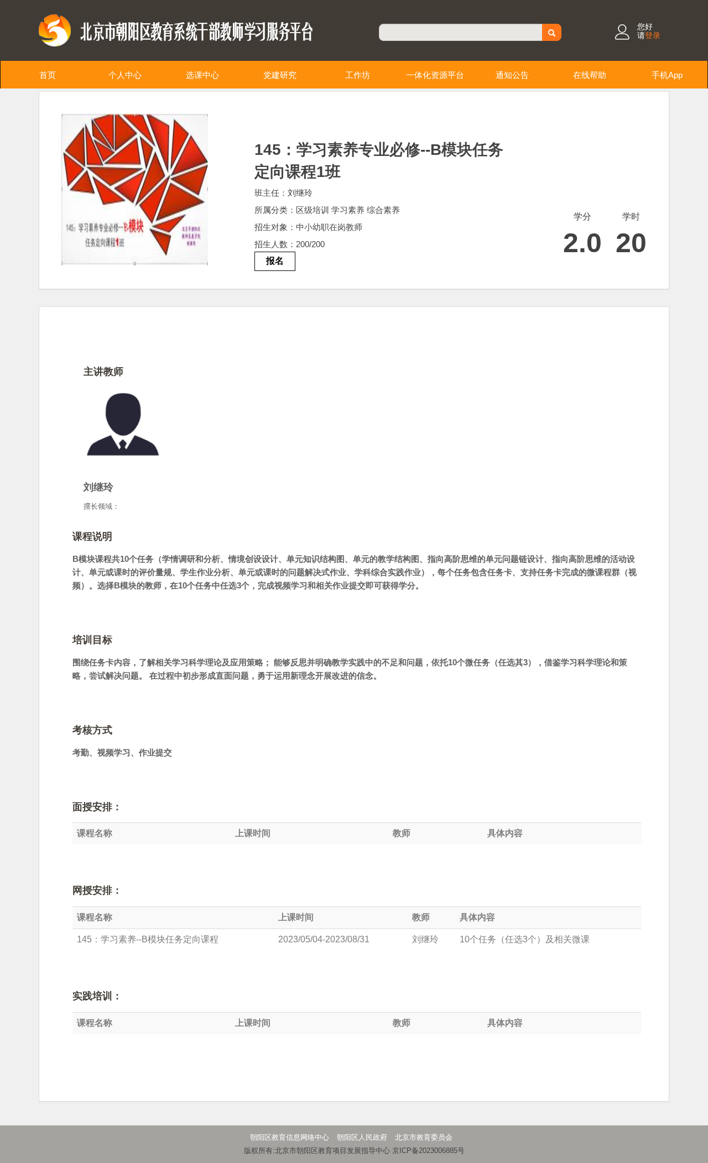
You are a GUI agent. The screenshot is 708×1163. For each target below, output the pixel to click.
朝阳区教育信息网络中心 (289, 1137)
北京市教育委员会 (423, 1137)
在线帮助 (589, 75)
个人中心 (125, 75)
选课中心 (202, 75)
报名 (275, 260)
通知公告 (512, 75)
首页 (47, 75)
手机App (667, 75)
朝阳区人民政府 (362, 1137)
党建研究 (279, 75)
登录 (652, 35)
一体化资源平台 (435, 75)
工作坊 (357, 75)
